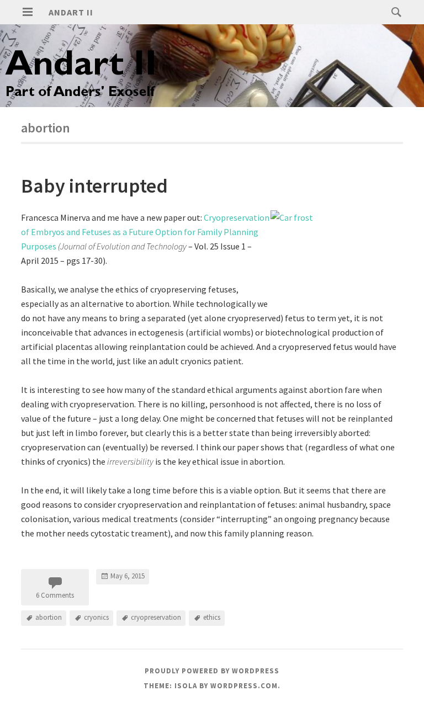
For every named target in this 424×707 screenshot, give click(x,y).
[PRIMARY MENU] (27, 12)
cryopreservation (156, 617)
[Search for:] (393, 11)
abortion (48, 617)
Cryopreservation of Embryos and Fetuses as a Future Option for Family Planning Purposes (145, 232)
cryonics (96, 617)
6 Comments (55, 595)
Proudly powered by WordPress (212, 671)
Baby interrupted (94, 185)
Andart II (71, 12)
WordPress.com (244, 685)
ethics (211, 617)
